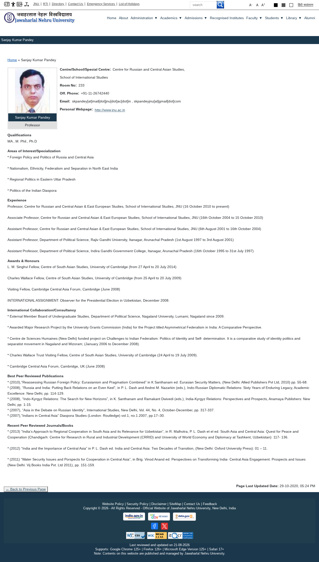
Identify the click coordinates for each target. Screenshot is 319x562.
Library (294, 18)
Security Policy (138, 504)
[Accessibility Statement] (13, 4)
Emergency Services (101, 4)
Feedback (210, 504)
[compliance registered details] (180, 535)
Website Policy (113, 504)
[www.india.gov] (134, 516)
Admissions (196, 18)
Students (274, 18)
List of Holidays (129, 4)
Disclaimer (158, 504)
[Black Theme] (276, 5)
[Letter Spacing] (26, 4)
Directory (58, 4)
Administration (144, 18)
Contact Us (76, 4)
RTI (46, 4)
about (123, 18)
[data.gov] (184, 517)
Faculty (254, 18)
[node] (40, 18)
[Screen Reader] (19, 4)
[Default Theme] (291, 5)
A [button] (263, 5)
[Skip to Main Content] (6, 4)
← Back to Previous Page (26, 489)
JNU (36, 4)
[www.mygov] (159, 516)
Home (111, 18)
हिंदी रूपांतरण (305, 5)
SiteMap (175, 504)
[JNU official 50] (164, 526)
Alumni (309, 18)
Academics (171, 18)
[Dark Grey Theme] (283, 5)
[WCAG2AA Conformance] (157, 535)
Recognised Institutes (227, 18)
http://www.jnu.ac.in (110, 110)
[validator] (136, 535)
